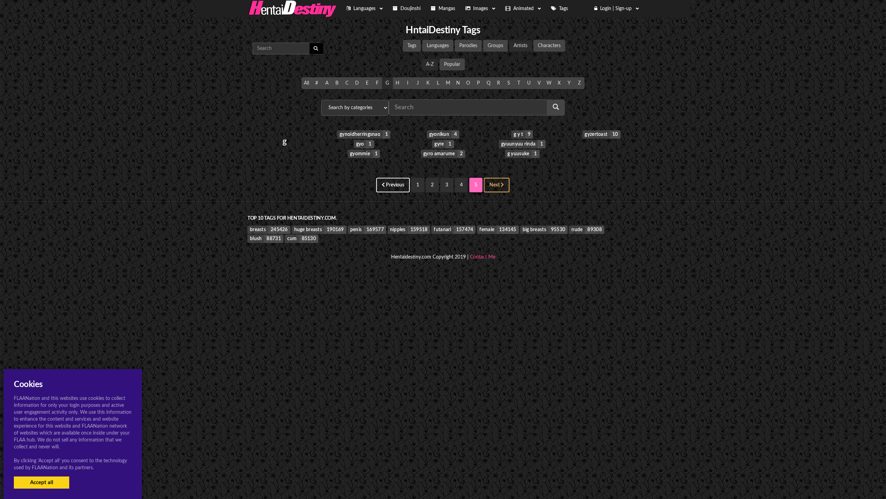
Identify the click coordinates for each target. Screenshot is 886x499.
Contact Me (482, 257)
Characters (549, 45)
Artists (520, 45)
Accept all (41, 482)
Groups (495, 45)
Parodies (468, 45)
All (306, 83)
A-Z (430, 64)
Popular (452, 64)
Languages (438, 45)
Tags (411, 45)
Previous (394, 185)
